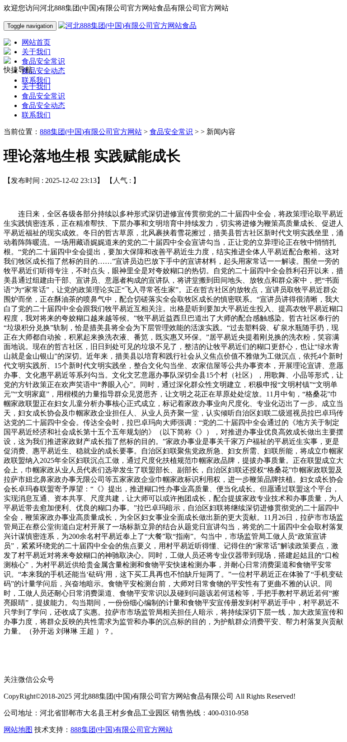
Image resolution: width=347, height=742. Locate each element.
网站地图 (18, 729)
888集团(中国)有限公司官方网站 (91, 131)
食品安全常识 (43, 96)
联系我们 (36, 115)
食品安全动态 (43, 105)
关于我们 (36, 86)
